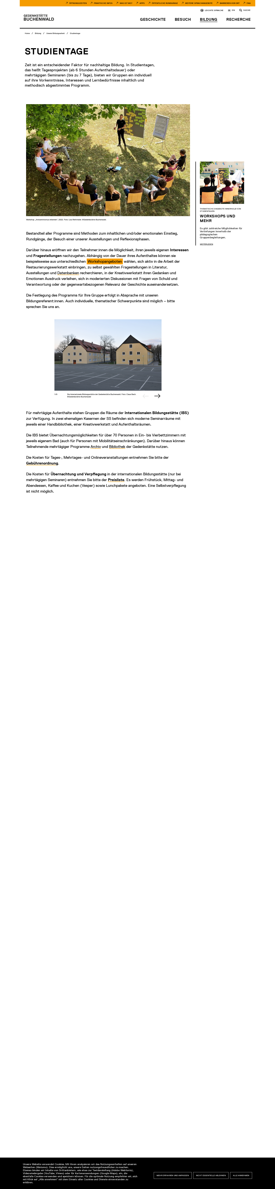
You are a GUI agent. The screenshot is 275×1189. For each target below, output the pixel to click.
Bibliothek (117, 446)
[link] (105, 261)
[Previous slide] (145, 396)
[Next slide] (157, 396)
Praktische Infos (103, 3)
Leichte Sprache (214, 10)
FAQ (248, 3)
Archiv (96, 446)
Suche (246, 10)
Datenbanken (68, 273)
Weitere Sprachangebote (199, 3)
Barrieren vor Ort (230, 3)
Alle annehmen (241, 1175)
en (233, 10)
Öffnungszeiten (78, 3)
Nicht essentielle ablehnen (211, 1175)
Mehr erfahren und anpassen (173, 1175)
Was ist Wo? (126, 3)
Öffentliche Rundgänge (165, 3)
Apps (142, 3)
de (229, 10)
